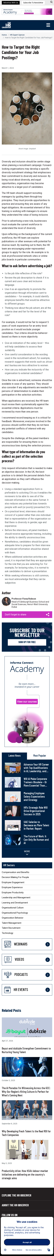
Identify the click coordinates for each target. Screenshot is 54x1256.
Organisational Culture (13, 907)
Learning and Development (15, 902)
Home (4, 35)
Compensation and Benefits (15, 872)
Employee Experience (12, 887)
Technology (7, 933)
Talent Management (11, 923)
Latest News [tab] (14, 755)
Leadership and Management (16, 897)
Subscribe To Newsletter (33, 3)
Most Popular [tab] (39, 755)
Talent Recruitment (11, 928)
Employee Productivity (13, 892)
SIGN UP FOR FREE (27, 642)
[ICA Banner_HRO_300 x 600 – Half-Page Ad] (27, 701)
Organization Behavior (12, 917)
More (27, 851)
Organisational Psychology (15, 912)
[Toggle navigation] (48, 25)
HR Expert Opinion (17, 35)
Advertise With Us (10, 3)
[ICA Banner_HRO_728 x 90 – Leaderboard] (27, 11)
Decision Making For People (15, 877)
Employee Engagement (13, 882)
